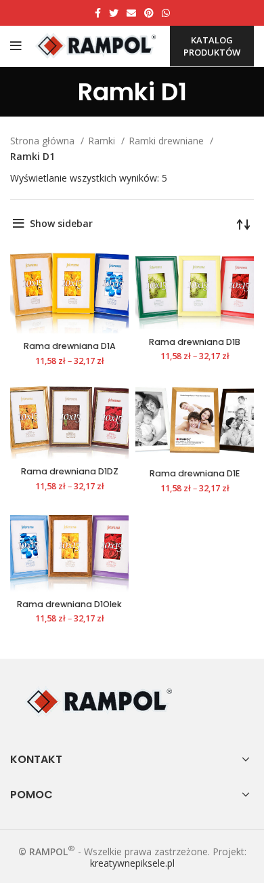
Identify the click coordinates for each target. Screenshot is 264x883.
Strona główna (43, 140)
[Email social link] (131, 13)
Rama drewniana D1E (195, 473)
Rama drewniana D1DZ (69, 471)
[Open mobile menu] (15, 46)
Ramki (103, 140)
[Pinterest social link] (149, 13)
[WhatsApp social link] (166, 13)
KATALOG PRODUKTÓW (211, 46)
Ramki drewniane (167, 140)
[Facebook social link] (98, 13)
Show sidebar (61, 223)
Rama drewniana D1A (70, 346)
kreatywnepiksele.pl (132, 863)
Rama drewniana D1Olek (69, 604)
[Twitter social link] (114, 13)
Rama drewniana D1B (194, 342)
